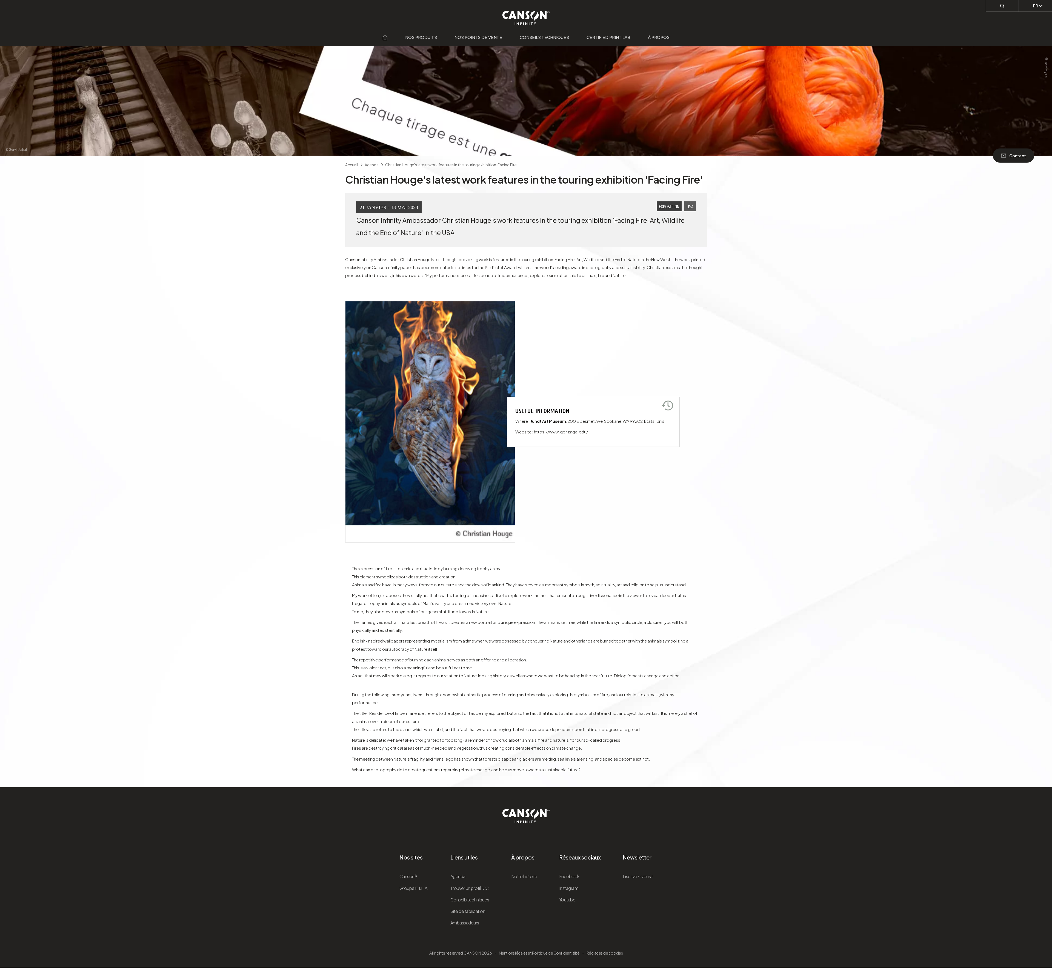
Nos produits (421, 37)
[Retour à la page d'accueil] (526, 15)
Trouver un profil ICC (469, 888)
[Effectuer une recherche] (1002, 6)
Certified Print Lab (608, 37)
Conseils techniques (544, 37)
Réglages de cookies (605, 952)
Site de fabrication (467, 911)
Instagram (569, 888)
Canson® (408, 876)
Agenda (457, 876)
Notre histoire (524, 876)
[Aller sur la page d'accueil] (385, 37)
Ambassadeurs (464, 923)
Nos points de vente (478, 37)
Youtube (567, 900)
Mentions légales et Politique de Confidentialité (539, 952)
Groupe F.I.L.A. (413, 888)
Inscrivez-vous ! (638, 876)
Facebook (569, 876)
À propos (659, 37)
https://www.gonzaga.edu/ (561, 431)
